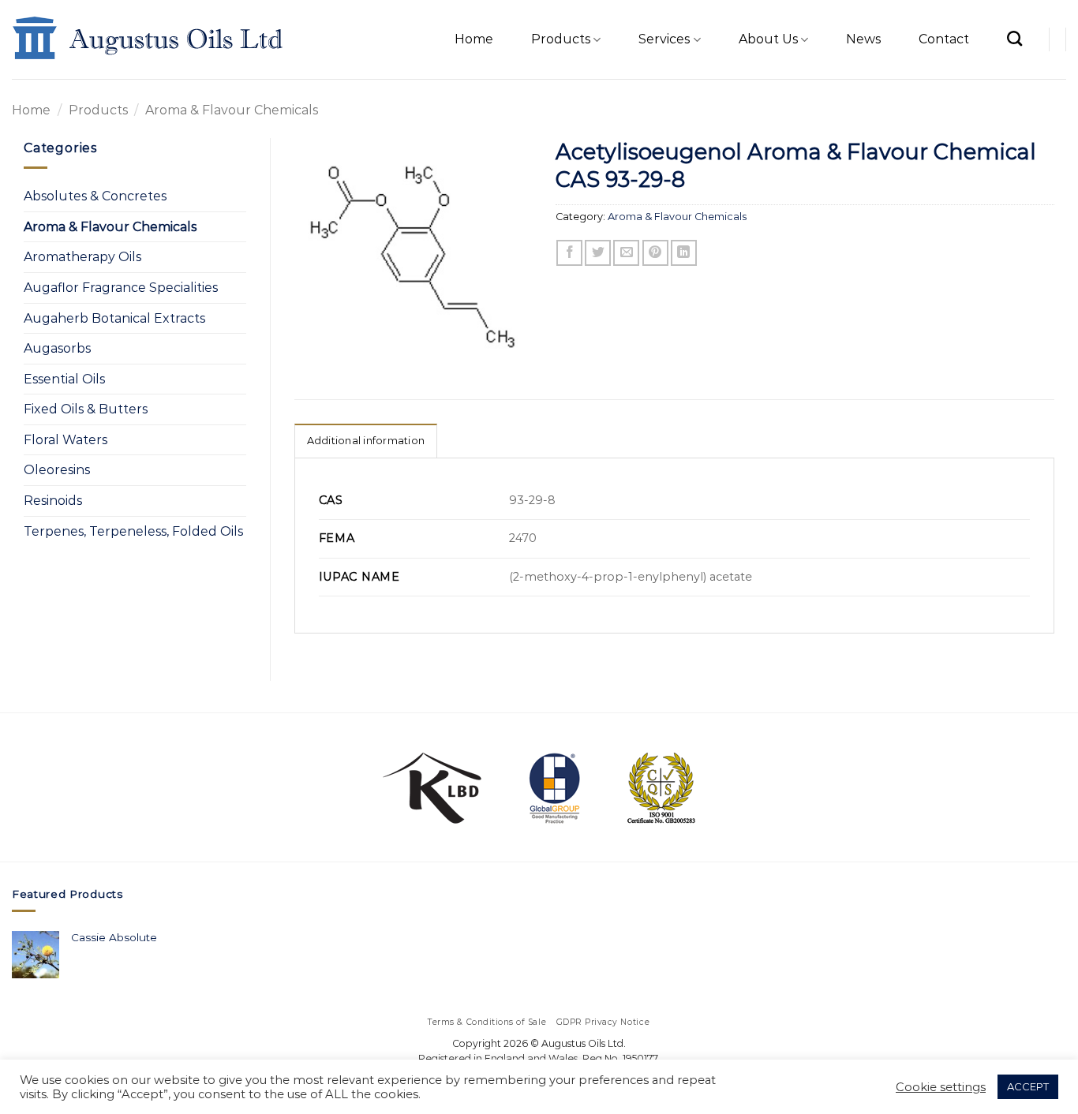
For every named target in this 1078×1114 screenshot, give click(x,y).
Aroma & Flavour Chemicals (231, 110)
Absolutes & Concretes (95, 196)
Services (664, 39)
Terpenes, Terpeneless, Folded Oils (133, 531)
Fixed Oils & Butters (86, 409)
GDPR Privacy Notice (603, 1022)
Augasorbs (57, 348)
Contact (944, 39)
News (863, 39)
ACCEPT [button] (1028, 1086)
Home (474, 39)
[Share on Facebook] (569, 253)
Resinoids (53, 500)
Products (560, 39)
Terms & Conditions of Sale (487, 1022)
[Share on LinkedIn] (684, 253)
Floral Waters (65, 439)
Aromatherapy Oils (82, 256)
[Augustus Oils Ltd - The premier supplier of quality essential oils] (149, 39)
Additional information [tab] (366, 441)
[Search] (1014, 38)
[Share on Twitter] (598, 253)
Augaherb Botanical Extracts (114, 318)
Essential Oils (64, 379)
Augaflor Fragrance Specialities (121, 287)
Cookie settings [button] (941, 1087)
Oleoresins (57, 469)
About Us (768, 39)
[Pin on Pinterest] (655, 253)
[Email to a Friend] (626, 253)
